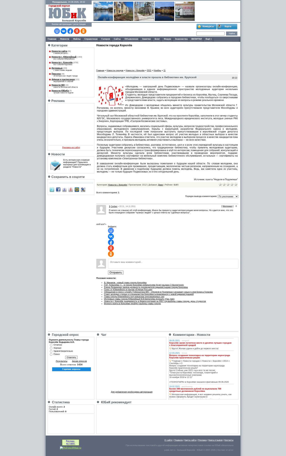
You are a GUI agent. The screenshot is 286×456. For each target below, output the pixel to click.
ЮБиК (217, 445)
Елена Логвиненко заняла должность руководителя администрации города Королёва (146, 287)
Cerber (114, 206)
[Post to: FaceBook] (58, 189)
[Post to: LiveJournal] (83, 189)
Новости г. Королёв (62, 62)
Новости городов (115, 70)
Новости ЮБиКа (60, 90)
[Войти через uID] (57, 31)
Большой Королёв (186, 450)
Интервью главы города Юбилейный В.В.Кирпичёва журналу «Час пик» (139, 299)
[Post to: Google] (64, 189)
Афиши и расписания (63, 79)
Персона (56, 74)
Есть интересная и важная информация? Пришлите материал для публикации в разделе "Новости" (77, 163)
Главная (100, 70)
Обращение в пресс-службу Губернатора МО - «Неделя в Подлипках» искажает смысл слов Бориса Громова (158, 292)
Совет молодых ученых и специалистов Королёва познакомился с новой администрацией (149, 294)
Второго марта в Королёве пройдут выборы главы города (132, 303)
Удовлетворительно (63, 351)
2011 (149, 70)
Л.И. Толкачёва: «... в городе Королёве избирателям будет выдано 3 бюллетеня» (144, 285)
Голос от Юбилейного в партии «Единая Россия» (128, 289)
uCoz (230, 450)
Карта (228, 26)
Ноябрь (157, 70)
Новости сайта (59, 51)
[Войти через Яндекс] (77, 31)
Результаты (61, 361)
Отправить (116, 272)
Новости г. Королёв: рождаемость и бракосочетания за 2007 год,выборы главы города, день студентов (155, 301)
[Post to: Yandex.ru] (71, 189)
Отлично (58, 345)
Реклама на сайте (71, 147)
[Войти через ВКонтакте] (64, 31)
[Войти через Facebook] (70, 31)
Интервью (57, 68)
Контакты (228, 440)
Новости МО (58, 85)
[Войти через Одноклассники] (83, 31)
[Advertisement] (143, 30)
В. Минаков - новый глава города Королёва (125, 282)
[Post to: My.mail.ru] (77, 189)
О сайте (168, 440)
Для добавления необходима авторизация (132, 392)
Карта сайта (190, 440)
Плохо (57, 354)
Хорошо (57, 348)
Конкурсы (208, 26)
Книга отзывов (215, 440)
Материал (227, 206)
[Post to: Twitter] (52, 189)
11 (164, 70)
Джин (160, 185)
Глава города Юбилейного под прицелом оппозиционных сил (134, 296)
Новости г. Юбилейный (64, 57)
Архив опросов (79, 361)
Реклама (202, 440)
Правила (178, 440)
